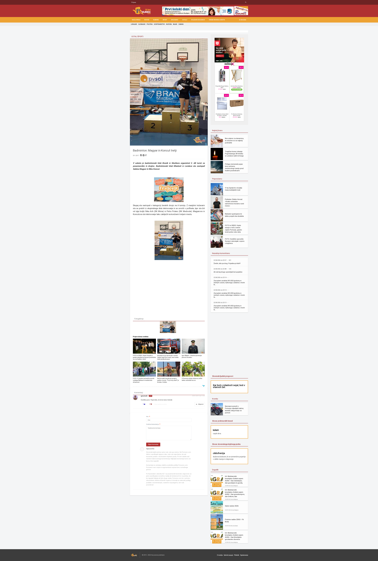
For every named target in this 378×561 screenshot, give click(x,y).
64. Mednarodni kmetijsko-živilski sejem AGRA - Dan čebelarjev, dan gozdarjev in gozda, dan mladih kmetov (234, 479)
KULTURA (169, 24)
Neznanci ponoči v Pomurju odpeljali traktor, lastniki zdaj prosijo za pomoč (234, 409)
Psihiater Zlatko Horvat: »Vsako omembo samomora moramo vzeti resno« (234, 202)
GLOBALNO (141, 24)
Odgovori (199, 404)
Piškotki (236, 555)
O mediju (220, 555)
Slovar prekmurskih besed (222, 421)
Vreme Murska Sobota (217, 20)
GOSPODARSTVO (159, 24)
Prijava (133, 2)
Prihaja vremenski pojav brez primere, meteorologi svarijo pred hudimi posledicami (234, 167)
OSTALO (184, 20)
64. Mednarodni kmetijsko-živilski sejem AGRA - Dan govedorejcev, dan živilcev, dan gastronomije (235, 493)
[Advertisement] (229, 344)
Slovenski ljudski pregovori (222, 376)
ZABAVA (180, 24)
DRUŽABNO (174, 20)
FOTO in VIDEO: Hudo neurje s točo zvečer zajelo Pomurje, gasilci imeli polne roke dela (233, 228)
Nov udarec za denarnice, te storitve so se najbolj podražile (234, 140)
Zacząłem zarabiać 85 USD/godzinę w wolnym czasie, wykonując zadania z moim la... (229, 283)
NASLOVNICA (136, 20)
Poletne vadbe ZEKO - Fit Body (234, 520)
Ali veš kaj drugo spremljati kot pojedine (228, 272)
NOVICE (146, 20)
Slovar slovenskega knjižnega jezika (226, 444)
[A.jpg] (169, 328)
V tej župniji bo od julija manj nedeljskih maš (233, 189)
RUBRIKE (156, 20)
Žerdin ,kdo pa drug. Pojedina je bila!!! (227, 263)
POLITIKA (150, 24)
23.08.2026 (242, 20)
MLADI (175, 24)
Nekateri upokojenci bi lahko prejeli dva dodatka (234, 215)
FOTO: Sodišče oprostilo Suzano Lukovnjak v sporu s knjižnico (234, 241)
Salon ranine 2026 (232, 506)
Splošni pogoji (228, 555)
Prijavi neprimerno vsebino (160, 404)
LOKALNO (134, 24)
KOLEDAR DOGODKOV (198, 20)
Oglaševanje (244, 555)
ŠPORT (165, 20)
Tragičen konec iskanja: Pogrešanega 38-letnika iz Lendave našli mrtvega (234, 153)
